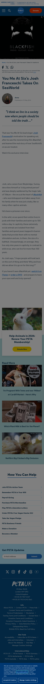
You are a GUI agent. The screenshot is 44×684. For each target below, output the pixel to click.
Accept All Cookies (9, 680)
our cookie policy (22, 672)
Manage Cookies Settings (28, 680)
